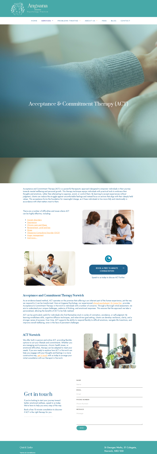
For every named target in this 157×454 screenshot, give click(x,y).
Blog (113, 21)
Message (80, 409)
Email (78, 390)
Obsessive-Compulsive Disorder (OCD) (43, 232)
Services (46, 21)
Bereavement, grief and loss (38, 227)
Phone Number (83, 399)
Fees (104, 21)
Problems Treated (68, 21)
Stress (29, 230)
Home (34, 21)
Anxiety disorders (34, 220)
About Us (90, 21)
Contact (125, 21)
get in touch (42, 355)
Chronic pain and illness (37, 225)
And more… (32, 238)
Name (78, 380)
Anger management (35, 235)
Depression (32, 222)
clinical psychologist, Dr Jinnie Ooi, (107, 303)
